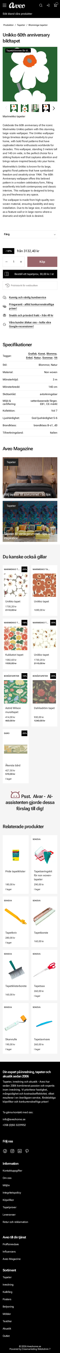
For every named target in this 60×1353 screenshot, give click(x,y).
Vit (55, 357)
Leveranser (9, 1214)
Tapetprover (9, 1207)
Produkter (8, 25)
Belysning (8, 1306)
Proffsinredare (11, 1244)
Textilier (7, 1321)
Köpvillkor (8, 1200)
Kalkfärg (7, 1292)
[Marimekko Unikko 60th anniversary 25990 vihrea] (30, 74)
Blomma (51, 353)
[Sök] (40, 5)
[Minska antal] (6, 262)
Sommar (47, 357)
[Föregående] (6, 108)
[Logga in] (48, 5)
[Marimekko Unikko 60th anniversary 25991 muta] (46, 108)
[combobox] (38, 234)
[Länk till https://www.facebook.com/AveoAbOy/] (5, 1151)
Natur (37, 357)
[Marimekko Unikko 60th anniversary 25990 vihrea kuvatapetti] (35, 108)
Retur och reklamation (15, 1222)
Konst (41, 353)
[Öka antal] (21, 262)
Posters (7, 1299)
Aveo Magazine (11, 1259)
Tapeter (21, 25)
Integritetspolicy (12, 1192)
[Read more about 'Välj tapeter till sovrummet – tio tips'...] (30, 477)
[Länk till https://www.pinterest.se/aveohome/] (27, 1151)
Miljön (6, 1185)
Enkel (29, 357)
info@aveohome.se (14, 1119)
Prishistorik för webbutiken (24, 285)
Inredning (8, 1284)
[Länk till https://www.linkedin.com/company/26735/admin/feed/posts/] (19, 1151)
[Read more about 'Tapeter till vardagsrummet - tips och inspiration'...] (30, 521)
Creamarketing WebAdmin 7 (36, 1349)
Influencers (9, 1251)
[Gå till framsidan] (17, 5)
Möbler (7, 1314)
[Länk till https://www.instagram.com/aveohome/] (12, 1151)
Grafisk (32, 353)
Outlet (6, 1336)
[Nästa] (53, 108)
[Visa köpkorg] (55, 5)
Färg (7, 234)
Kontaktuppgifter (12, 1170)
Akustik (7, 1328)
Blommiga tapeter (38, 25)
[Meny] (4, 5)
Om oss (7, 1178)
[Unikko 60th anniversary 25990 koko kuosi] (25, 108)
